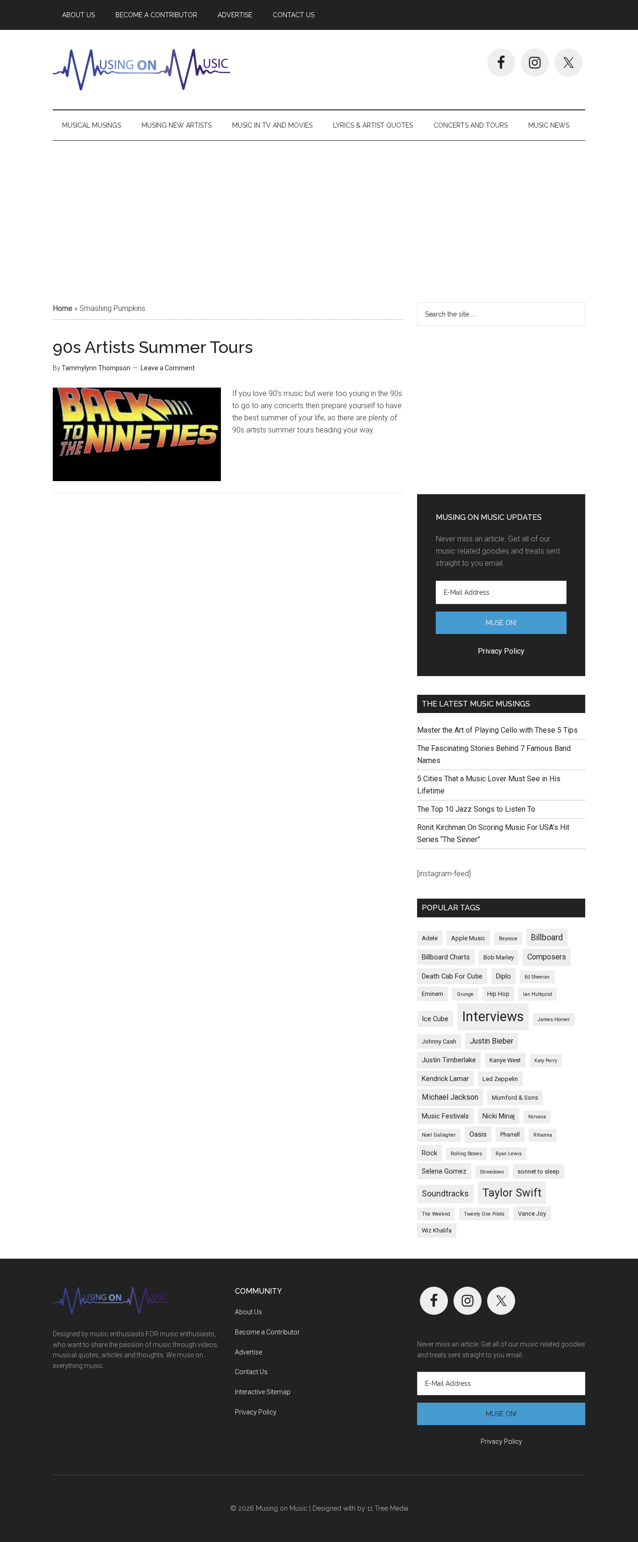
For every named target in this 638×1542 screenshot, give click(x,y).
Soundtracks (445, 1193)
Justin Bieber (491, 1041)
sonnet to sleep (538, 1171)
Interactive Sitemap (263, 1392)
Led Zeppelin (500, 1078)
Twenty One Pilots (484, 1214)
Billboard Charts (446, 957)
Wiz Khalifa (437, 1230)
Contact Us (251, 1372)
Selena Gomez (444, 1171)
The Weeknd (436, 1214)
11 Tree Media (387, 1508)
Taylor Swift (511, 1192)
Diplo (503, 976)
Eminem (432, 993)
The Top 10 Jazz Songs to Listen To (476, 809)
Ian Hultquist (537, 994)
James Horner (554, 1019)
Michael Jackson (450, 1097)
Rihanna (542, 1135)
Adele (430, 938)
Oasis (478, 1134)
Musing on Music (141, 70)
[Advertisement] (319, 218)
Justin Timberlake (449, 1060)
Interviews (493, 1016)
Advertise (248, 1352)
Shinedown (492, 1172)
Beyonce (508, 939)
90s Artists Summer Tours (153, 347)
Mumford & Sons (515, 1097)
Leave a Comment (168, 368)
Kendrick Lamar (445, 1078)
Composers (546, 956)
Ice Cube (435, 1019)
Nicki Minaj (498, 1116)
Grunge (465, 994)
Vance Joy (532, 1213)
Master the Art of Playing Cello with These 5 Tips (497, 730)
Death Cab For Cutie (452, 976)
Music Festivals (445, 1116)
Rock (429, 1153)
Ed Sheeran (537, 977)
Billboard (547, 937)
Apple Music (468, 938)
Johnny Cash (439, 1041)
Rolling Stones (466, 1154)
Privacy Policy (255, 1412)
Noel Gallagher (439, 1135)
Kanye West (505, 1060)
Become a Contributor (267, 1332)
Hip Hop (498, 993)
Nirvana (537, 1117)
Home (62, 308)
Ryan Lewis (509, 1154)
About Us (248, 1312)
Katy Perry (545, 1061)
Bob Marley (498, 957)
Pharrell (510, 1134)
